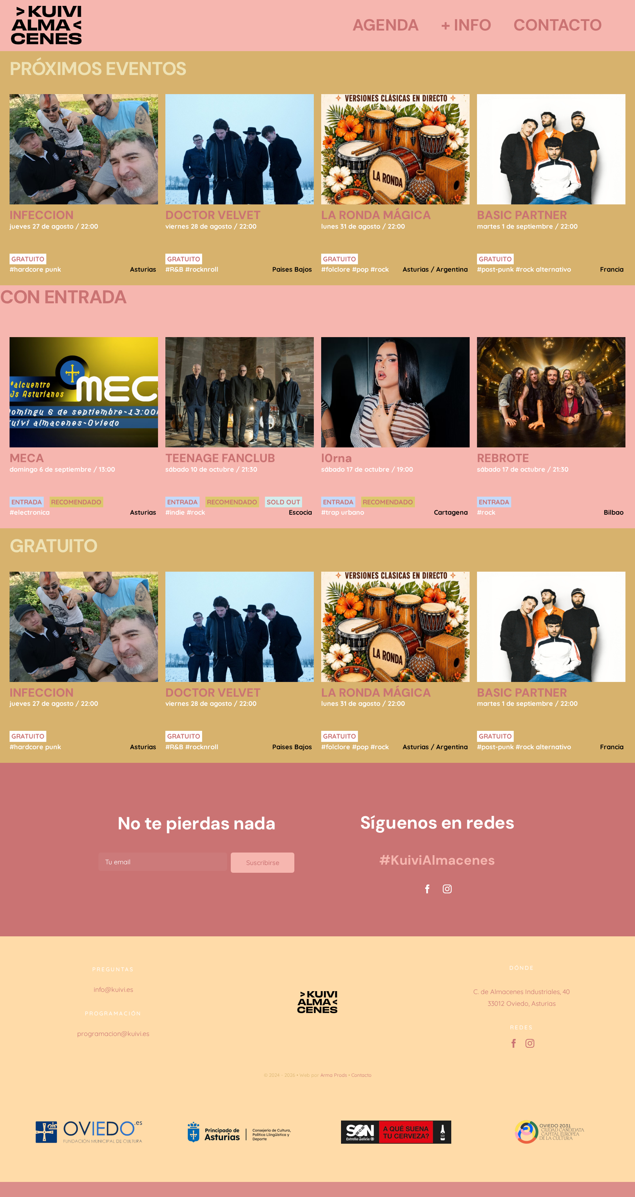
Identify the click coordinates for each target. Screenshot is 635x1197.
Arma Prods (333, 1075)
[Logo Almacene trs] (46, 9)
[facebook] (427, 889)
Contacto (361, 1075)
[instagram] (447, 889)
